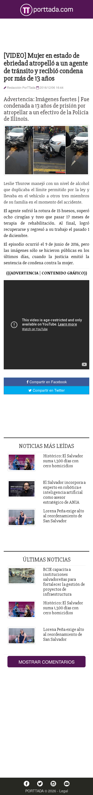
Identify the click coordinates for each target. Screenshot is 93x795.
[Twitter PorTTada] (40, 783)
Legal (63, 790)
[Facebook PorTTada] (26, 783)
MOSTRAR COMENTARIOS (47, 661)
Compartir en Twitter (48, 390)
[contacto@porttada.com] (67, 783)
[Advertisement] (46, 35)
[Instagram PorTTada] (53, 783)
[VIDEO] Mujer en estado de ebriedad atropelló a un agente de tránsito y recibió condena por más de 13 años (46, 67)
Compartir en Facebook (48, 381)
